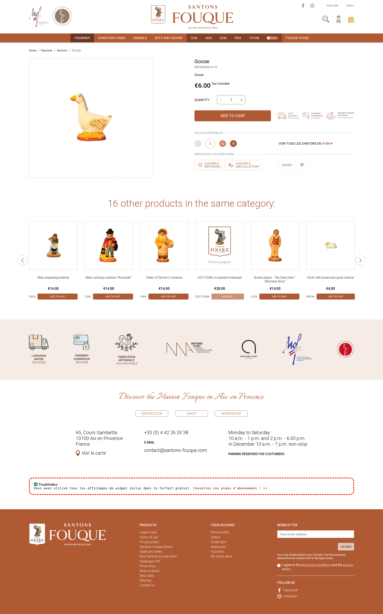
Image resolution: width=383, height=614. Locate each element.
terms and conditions (316, 565)
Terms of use (149, 537)
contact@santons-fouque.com (175, 450)
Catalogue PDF (150, 561)
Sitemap (145, 580)
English (332, 5)
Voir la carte (94, 453)
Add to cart (232, 115)
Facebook (290, 590)
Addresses (218, 547)
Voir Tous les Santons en (304, 143)
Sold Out (227, 296)
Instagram (290, 596)
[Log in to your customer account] (338, 19)
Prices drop (148, 566)
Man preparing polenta (53, 277)
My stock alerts (221, 556)
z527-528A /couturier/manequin (219, 277)
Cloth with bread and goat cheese (330, 277)
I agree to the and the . (317, 567)
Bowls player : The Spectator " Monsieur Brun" (275, 279)
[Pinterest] (302, 165)
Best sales (147, 576)
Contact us (147, 585)
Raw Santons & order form (158, 556)
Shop (191, 413)
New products (149, 571)
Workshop (231, 413)
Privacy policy (149, 542)
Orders (215, 537)
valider (346, 546)
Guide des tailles (151, 551)
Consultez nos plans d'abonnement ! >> (230, 488)
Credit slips (218, 542)
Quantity (202, 100)
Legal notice (148, 532)
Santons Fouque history (156, 547)
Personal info (220, 532)
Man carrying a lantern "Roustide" (109, 277)
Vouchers (217, 551)
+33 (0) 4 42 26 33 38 (166, 432)
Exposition (152, 413)
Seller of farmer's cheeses (164, 277)
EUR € (350, 5)
